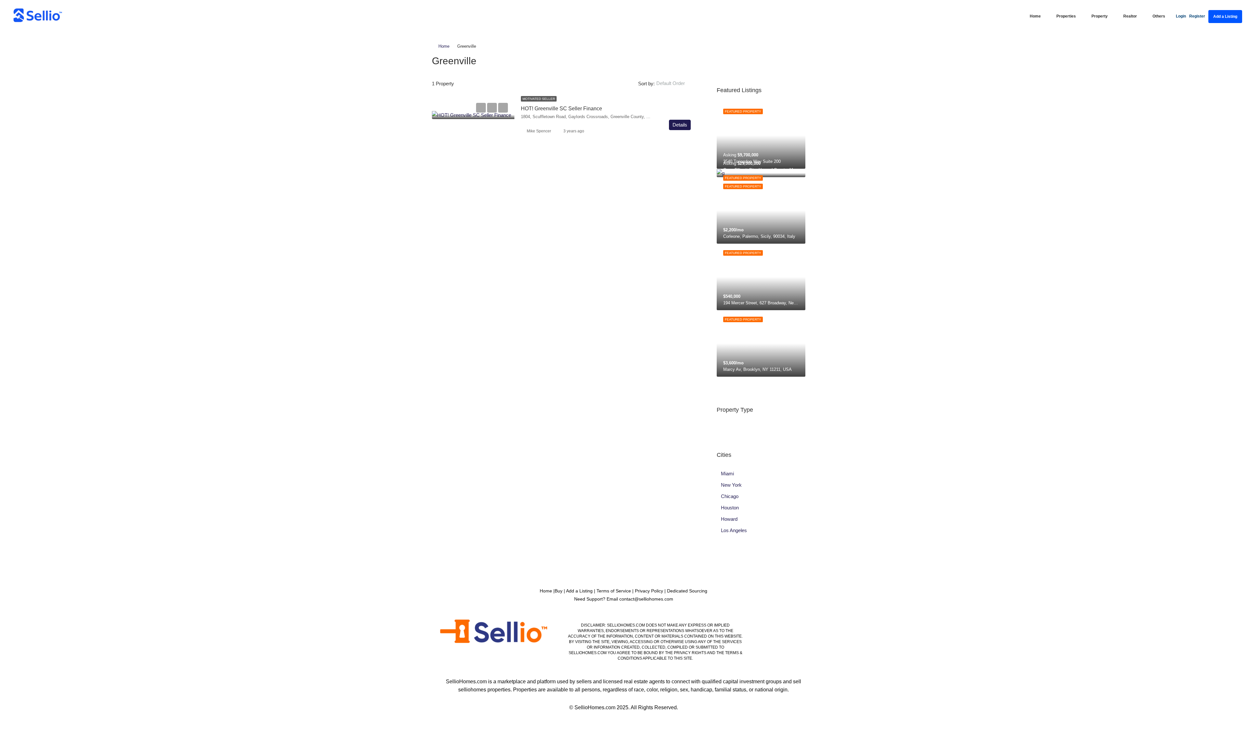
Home (1035, 16)
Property (1099, 16)
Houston (730, 507)
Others (1159, 16)
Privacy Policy (649, 590)
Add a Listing (1225, 16)
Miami (727, 473)
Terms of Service (614, 590)
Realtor (1130, 16)
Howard (729, 519)
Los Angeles (734, 530)
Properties (1066, 16)
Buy (558, 590)
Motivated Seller (539, 99)
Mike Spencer (539, 131)
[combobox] (676, 83)
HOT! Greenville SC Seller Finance (561, 108)
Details (680, 125)
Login (1181, 16)
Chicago (729, 496)
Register (1197, 16)
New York (731, 485)
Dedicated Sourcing (687, 590)
